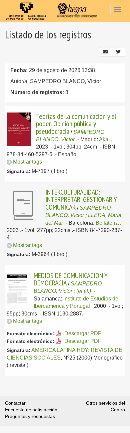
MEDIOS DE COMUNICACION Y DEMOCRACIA (71, 279)
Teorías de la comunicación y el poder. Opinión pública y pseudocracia (76, 124)
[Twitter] (118, 51)
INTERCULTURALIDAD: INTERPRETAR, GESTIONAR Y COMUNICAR (81, 199)
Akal (104, 139)
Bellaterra (107, 223)
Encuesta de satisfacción (31, 409)
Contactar (15, 403)
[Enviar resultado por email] (105, 51)
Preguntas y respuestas (30, 416)
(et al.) (83, 291)
